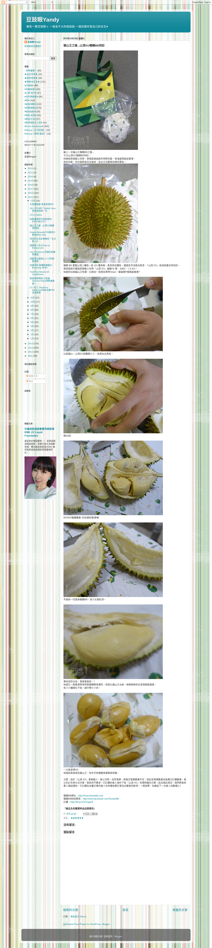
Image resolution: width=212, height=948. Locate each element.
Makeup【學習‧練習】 (35, 134)
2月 (32, 334)
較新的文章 (70, 910)
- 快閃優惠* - (31, 70)
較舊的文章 (180, 910)
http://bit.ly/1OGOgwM (81, 802)
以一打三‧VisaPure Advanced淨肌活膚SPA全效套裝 (42, 290)
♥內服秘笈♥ (30, 89)
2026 (31, 168)
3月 (32, 330)
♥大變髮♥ (29, 85)
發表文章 (33, 376)
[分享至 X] (90, 813)
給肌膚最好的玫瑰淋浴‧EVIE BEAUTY (41, 220)
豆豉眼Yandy (42, 19)
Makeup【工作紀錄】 (35, 130)
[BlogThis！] (87, 813)
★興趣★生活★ (32, 82)
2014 (31, 343)
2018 (31, 185)
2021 (31, 172)
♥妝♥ (27, 100)
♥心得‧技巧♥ (30, 93)
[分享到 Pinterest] (96, 813)
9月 (32, 306)
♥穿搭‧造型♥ (30, 115)
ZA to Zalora (36, 215)
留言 (30, 381)
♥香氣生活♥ (30, 119)
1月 (32, 338)
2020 (31, 176)
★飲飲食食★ (77, 818)
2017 (31, 189)
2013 (31, 348)
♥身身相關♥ (30, 104)
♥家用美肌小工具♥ (33, 122)
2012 (31, 352)
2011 (30, 356)
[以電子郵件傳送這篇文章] (84, 813)
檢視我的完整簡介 (33, 46)
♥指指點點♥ (30, 111)
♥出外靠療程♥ (31, 97)
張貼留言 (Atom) (78, 916)
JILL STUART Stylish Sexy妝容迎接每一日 (43, 209)
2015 (31, 197)
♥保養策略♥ (30, 108)
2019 (31, 181)
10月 (33, 302)
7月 (32, 314)
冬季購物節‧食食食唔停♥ (41, 204)
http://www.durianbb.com (90, 795)
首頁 (125, 910)
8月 (32, 310)
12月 (33, 201)
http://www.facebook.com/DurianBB (101, 799)
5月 (32, 322)
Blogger (118, 936)
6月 (32, 318)
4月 (32, 326)
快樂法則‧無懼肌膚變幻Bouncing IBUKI (41, 266)
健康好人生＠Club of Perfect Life (40, 246)
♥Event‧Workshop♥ (34, 126)
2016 (31, 193)
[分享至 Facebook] (93, 813)
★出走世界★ (31, 74)
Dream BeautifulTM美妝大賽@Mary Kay (42, 233)
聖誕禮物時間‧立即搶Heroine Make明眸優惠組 (42, 281)
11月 (32, 297)
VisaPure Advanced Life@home (39, 273)
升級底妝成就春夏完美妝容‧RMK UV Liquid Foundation (40, 432)
